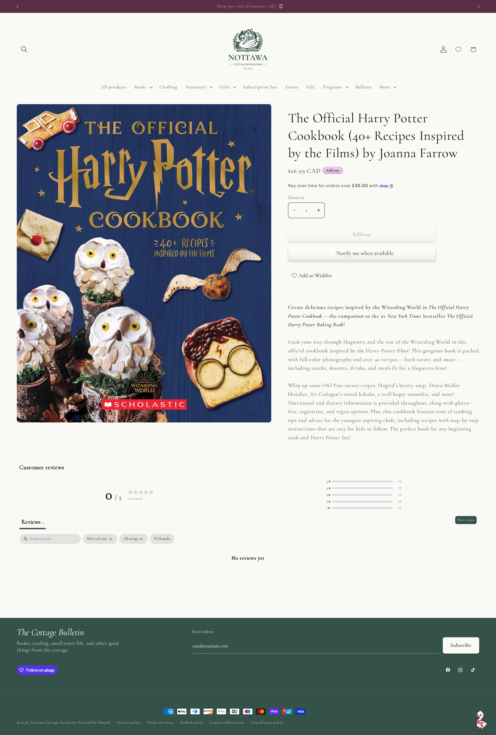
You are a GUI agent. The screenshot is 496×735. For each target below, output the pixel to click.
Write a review (466, 520)
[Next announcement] (478, 6)
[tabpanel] (248, 574)
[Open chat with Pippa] (481, 720)
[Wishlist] (458, 49)
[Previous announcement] (17, 6)
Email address (202, 631)
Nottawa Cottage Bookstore (53, 722)
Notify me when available (365, 253)
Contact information (227, 722)
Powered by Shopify (94, 722)
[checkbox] (162, 539)
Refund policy (192, 722)
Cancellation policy (267, 722)
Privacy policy (129, 722)
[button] (24, 49)
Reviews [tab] (32, 522)
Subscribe (460, 645)
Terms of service (160, 722)
